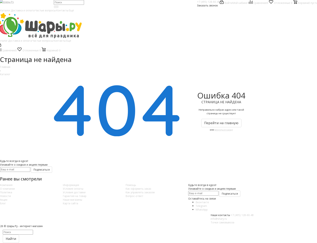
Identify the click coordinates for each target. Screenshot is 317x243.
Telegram (201, 206)
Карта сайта (70, 203)
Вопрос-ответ (134, 196)
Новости (5, 196)
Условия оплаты (73, 188)
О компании (7, 188)
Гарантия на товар (74, 196)
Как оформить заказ (138, 188)
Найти (11, 238)
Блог (3, 203)
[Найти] (56, 7)
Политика (6, 192)
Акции (3, 199)
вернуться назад (224, 129)
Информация (71, 185)
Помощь (130, 185)
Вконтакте (202, 202)
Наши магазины (72, 199)
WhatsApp (202, 209)
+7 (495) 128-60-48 (208, 1)
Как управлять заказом (140, 192)
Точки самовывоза (222, 222)
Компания (6, 185)
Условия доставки (74, 192)
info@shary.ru (219, 218)
